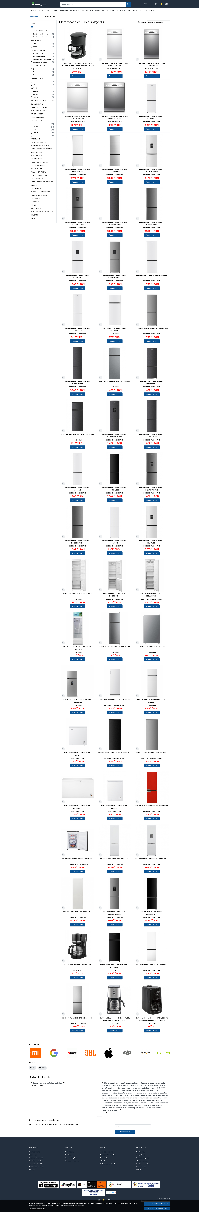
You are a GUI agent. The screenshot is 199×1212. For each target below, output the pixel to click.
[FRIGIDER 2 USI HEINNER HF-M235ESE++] (115, 363)
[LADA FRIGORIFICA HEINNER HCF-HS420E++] (77, 787)
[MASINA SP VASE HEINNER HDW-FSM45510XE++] (152, 45)
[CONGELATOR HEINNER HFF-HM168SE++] (152, 734)
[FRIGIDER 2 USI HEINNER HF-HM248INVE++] (115, 310)
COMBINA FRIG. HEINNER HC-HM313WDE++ (77, 276)
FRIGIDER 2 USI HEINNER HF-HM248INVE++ (114, 329)
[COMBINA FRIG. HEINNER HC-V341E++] (77, 893)
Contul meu (140, 1152)
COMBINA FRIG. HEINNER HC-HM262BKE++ (151, 913)
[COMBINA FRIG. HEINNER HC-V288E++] (115, 840)
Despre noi (33, 1155)
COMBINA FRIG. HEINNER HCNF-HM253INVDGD (77, 382)
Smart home (52, 11)
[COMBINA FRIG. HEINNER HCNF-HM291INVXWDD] (77, 204)
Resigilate (110, 11)
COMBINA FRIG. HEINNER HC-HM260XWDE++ (114, 913)
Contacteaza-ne (106, 1152)
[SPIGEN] (54, 1057)
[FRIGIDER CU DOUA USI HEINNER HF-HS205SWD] (77, 681)
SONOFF (42, 1068)
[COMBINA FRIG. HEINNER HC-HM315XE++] (152, 310)
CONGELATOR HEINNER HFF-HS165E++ (115, 700)
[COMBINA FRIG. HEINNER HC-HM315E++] (152, 257)
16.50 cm (36, 97)
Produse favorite (142, 1164)
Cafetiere (77, 69)
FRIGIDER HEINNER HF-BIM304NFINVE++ (77, 594)
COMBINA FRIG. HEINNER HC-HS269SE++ (78, 1018)
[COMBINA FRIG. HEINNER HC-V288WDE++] (152, 840)
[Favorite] (145, 4)
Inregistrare (140, 1155)
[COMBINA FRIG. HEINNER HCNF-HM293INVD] (77, 310)
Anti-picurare (38, 53)
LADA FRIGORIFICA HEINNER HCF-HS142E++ (114, 807)
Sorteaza (142, 22)
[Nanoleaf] (163, 1057)
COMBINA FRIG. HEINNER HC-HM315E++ (151, 275)
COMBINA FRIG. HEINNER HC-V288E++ (115, 859)
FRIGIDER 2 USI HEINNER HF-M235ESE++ (114, 381)
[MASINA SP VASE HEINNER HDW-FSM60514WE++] (77, 98)
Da (34, 84)
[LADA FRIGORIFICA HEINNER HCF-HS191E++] (77, 734)
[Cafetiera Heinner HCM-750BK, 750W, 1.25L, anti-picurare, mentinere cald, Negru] (77, 45)
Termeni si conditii (36, 1158)
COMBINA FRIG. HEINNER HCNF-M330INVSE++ (114, 170)
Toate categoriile (37, 11)
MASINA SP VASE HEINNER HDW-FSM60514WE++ (77, 117)
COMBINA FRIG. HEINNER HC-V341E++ (77, 912)
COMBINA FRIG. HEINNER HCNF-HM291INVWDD (151, 170)
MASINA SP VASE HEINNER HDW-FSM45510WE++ (115, 64)
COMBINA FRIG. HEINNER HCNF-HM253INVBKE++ (114, 489)
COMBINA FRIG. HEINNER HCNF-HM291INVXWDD (77, 223)
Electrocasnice (34, 17)
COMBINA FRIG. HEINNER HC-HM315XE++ (152, 328)
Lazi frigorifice (77, 758)
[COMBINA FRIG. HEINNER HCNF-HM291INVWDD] (152, 151)
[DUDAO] (108, 1057)
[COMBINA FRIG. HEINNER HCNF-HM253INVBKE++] (115, 469)
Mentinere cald (39, 56)
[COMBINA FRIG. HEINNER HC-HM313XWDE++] (115, 257)
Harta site (104, 1158)
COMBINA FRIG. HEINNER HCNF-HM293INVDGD (114, 223)
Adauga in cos (77, 76)
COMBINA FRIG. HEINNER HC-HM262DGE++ (151, 382)
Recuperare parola (143, 1158)
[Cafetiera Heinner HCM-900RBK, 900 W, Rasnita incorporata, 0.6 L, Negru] (152, 999)
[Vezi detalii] (63, 59)
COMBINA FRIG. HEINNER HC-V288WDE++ (151, 859)
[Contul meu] (150, 4)
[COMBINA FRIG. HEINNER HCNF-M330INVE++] (77, 151)
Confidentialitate (35, 1161)
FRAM (35, 44)
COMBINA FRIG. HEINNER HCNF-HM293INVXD (151, 223)
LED (34, 130)
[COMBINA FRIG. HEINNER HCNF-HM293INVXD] (152, 204)
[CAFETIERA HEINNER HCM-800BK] (77, 946)
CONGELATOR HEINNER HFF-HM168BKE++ (114, 753)
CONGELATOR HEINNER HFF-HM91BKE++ (77, 859)
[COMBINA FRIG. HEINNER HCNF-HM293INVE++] (77, 469)
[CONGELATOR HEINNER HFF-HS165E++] (115, 681)
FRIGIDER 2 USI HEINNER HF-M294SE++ (114, 647)
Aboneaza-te (125, 1132)
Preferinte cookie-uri (37, 1209)
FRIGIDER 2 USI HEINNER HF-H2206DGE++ (77, 435)
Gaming (85, 11)
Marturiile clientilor (36, 1164)
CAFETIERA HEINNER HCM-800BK (77, 965)
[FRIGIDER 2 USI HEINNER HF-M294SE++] (115, 628)
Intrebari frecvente (107, 1155)
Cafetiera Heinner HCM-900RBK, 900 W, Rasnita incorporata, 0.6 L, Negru (152, 1019)
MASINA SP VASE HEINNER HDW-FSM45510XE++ (152, 64)
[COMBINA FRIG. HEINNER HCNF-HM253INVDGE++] (152, 416)
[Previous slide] (31, 1053)
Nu (32, 27)
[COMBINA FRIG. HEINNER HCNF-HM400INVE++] (152, 98)
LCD (34, 135)
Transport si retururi (72, 1161)
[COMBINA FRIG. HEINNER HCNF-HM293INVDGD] (115, 204)
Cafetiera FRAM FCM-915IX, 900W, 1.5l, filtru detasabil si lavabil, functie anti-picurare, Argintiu (115, 1019)
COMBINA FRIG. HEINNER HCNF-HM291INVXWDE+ (151, 489)
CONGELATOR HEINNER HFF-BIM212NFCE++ (151, 595)
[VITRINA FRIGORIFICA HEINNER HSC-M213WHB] (77, 628)
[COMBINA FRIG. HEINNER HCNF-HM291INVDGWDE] (115, 416)
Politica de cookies (125, 1203)
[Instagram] (99, 1200)
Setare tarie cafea (40, 62)
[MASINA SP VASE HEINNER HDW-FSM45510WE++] (115, 45)
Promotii (121, 11)
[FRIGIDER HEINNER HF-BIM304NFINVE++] (77, 575)
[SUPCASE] (72, 1057)
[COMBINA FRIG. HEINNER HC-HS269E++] (152, 946)
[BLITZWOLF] (90, 1057)
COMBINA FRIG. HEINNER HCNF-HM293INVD (77, 329)
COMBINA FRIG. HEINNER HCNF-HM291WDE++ (151, 542)
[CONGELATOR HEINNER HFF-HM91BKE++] (77, 840)
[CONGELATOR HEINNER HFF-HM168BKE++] (115, 734)
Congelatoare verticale (152, 599)
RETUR (138, 1170)
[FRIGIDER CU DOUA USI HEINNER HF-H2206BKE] (115, 946)
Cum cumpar (69, 1152)
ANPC (102, 1161)
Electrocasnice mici (40, 37)
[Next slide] (168, 1053)
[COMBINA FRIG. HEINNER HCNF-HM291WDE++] (152, 522)
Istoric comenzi (142, 1161)
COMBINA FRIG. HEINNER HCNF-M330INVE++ (77, 170)
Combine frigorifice (151, 122)
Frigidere (115, 334)
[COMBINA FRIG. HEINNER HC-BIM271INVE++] (115, 575)
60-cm (35, 94)
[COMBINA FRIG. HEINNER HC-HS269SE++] (77, 999)
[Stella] (35, 1057)
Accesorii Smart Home (69, 11)
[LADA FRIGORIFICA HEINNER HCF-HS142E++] (115, 787)
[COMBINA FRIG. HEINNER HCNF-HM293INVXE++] (77, 522)
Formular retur (34, 1152)
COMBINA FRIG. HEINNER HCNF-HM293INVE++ (77, 489)
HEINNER (36, 47)
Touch (35, 127)
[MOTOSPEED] (145, 1057)
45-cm (35, 91)
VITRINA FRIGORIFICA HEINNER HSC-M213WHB (77, 648)
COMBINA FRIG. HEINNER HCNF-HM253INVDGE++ (151, 436)
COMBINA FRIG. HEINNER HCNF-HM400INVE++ (151, 117)
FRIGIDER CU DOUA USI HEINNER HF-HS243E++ (151, 701)
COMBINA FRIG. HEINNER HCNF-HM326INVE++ (114, 542)
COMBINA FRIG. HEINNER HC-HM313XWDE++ (114, 276)
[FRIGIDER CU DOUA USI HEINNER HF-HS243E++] (152, 681)
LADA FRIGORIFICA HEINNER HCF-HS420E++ (77, 807)
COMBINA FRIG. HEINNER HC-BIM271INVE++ (114, 595)
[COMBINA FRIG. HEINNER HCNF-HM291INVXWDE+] (152, 469)
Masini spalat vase (115, 69)
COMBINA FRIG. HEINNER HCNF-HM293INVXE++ (77, 542)
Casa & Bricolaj (97, 11)
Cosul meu (69, 1155)
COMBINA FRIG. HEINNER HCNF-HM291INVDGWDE (114, 436)
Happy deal (132, 11)
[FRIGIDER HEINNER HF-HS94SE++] (152, 628)
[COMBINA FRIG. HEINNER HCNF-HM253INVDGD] (77, 363)
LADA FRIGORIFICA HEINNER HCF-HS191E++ (77, 754)
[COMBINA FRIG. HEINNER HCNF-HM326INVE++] (115, 522)
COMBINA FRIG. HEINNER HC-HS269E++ (151, 965)
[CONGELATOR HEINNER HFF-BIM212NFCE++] (152, 575)
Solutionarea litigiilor (108, 1164)
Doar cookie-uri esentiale (157, 1208)
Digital (35, 132)
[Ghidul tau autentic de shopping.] (111, 1192)
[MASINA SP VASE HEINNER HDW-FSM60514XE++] (115, 98)
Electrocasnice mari (40, 34)
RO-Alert (32, 1170)
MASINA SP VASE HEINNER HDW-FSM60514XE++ (115, 117)
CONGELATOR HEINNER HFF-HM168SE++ (152, 753)
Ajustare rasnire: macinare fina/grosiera (42, 59)
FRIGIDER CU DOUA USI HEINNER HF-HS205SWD (77, 701)
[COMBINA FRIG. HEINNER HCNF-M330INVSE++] (115, 151)
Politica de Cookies (36, 1167)
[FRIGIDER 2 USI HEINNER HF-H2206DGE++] (77, 416)
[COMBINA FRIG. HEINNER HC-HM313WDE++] (77, 257)
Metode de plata (71, 1158)
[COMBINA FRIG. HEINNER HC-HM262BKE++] (152, 893)
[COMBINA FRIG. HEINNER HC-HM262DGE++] (152, 363)
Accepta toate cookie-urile (157, 1204)
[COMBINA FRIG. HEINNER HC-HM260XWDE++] (115, 893)
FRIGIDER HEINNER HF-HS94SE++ (152, 647)
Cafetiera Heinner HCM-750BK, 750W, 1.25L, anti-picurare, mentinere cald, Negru (77, 64)
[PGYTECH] (127, 1057)
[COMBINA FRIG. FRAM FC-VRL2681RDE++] (152, 787)
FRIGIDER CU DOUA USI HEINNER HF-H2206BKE (114, 966)
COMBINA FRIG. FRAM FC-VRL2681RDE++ (151, 806)
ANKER (32, 1068)
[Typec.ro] (37, 4)
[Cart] (155, 4)
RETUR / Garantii (147, 11)
